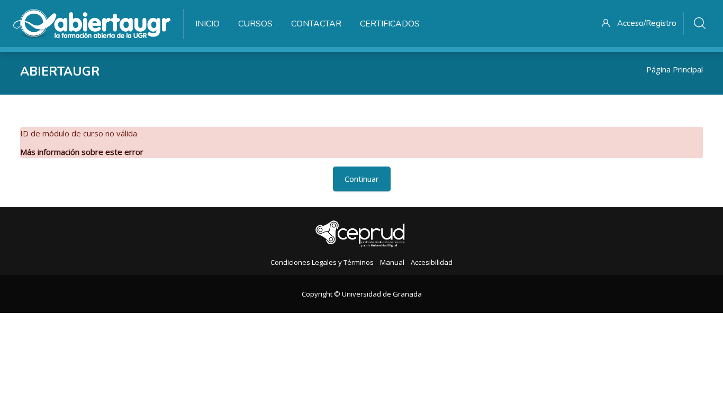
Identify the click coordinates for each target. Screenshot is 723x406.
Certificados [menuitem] (390, 24)
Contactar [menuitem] (316, 24)
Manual (392, 262)
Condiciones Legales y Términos (322, 262)
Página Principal (674, 69)
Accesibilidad (432, 262)
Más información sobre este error (81, 151)
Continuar (362, 178)
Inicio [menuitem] (207, 24)
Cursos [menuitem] (255, 24)
